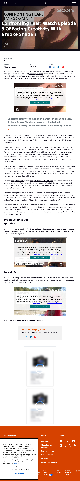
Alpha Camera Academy (46, 446)
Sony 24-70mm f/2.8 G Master (41, 181)
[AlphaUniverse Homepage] (11, 3)
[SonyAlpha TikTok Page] (65, 445)
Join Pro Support (47, 451)
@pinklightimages (36, 74)
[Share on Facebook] (50, 67)
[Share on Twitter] (54, 67)
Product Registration (49, 462)
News (45, 459)
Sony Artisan (50, 71)
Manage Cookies (19, 473)
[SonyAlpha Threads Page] (61, 445)
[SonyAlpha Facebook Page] (73, 441)
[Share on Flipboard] (63, 67)
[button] (74, 3)
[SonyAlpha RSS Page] (75, 445)
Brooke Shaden (36, 71)
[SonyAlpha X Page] (70, 445)
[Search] (45, 3)
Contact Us (45, 441)
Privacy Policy (17, 463)
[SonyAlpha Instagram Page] (67, 441)
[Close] (36, 441)
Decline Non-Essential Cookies (19, 470)
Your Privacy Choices (45, 473)
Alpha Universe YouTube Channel (29, 320)
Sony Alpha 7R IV (17, 181)
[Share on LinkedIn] (58, 67)
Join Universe (47, 455)
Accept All (19, 467)
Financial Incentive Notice (67, 473)
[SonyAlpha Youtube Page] (61, 441)
